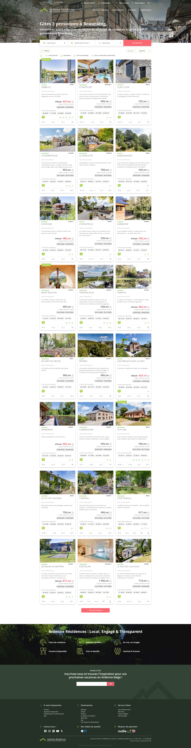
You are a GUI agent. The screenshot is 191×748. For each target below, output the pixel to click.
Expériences (145, 10)
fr (149, 3)
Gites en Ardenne (100, 10)
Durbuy (83, 711)
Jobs (45, 713)
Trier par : (131, 51)
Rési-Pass (121, 709)
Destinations (118, 10)
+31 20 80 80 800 (58, 2)
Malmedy (84, 715)
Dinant (83, 709)
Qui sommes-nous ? (124, 707)
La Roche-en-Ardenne (88, 713)
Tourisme (132, 10)
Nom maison (139, 3)
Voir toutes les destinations (90, 720)
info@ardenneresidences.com (125, 736)
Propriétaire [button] (106, 3)
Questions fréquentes (51, 709)
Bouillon (83, 707)
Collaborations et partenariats (54, 711)
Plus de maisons (95, 608)
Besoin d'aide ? (89, 3)
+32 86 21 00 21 (46, 2)
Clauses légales (123, 711)
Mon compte (124, 3)
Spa (82, 718)
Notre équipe (122, 713)
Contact (46, 707)
